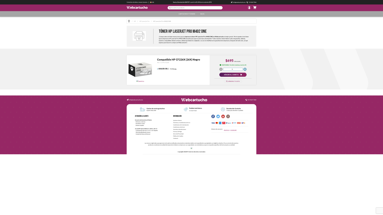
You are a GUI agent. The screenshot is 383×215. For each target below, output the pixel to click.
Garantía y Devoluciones (179, 129)
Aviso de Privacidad (178, 134)
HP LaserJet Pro (144, 21)
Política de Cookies (178, 136)
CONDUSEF (233, 130)
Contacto (175, 138)
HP (135, 21)
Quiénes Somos (177, 120)
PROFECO (227, 130)
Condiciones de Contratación (181, 125)
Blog (202, 14)
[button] (232, 75)
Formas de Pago (177, 131)
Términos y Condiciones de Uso (181, 122)
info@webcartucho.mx (136, 100)
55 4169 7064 (252, 100)
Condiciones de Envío (179, 127)
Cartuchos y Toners (187, 14)
